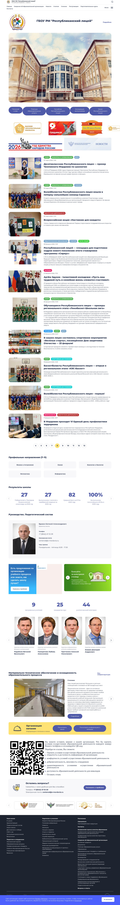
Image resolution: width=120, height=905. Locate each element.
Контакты (10, 9)
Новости (48, 6)
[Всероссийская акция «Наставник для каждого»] (25, 224)
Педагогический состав (14, 825)
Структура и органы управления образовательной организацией (94, 868)
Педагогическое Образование (56, 241)
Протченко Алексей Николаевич (70, 653)
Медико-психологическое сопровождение (56, 843)
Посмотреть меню (62, 728)
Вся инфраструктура (103, 673)
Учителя (56, 6)
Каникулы (45, 827)
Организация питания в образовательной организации (91, 854)
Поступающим (73, 6)
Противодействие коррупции (88, 824)
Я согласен (108, 899)
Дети (77, 157)
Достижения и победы (14, 830)
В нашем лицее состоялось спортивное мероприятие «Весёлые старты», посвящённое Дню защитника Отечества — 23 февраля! (75, 340)
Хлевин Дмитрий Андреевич (92, 651)
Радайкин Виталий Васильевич (22, 653)
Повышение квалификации (16, 850)
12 (79, 446)
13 (84, 446)
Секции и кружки (48, 830)
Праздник (48, 331)
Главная (9, 6)
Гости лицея (84, 241)
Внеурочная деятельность (55, 213)
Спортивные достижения (61, 359)
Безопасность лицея (49, 834)
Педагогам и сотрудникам (15, 839)
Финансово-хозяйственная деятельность (91, 862)
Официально (82, 821)
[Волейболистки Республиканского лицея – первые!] (25, 398)
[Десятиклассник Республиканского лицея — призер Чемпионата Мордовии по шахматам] (25, 168)
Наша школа (11, 818)
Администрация (12, 823)
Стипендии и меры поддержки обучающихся (92, 877)
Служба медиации (48, 836)
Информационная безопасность (88, 879)
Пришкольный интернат (50, 841)
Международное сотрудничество (88, 859)
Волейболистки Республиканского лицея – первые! (74, 393)
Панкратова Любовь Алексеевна (46, 653)
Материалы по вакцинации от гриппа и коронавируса (55, 848)
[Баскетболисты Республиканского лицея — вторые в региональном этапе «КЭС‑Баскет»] (25, 370)
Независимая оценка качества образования (92, 829)
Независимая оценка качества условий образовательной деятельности (90, 832)
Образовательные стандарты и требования (92, 851)
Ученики (64, 6)
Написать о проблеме (20, 589)
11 (73, 446)
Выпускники (11, 836)
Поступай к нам (15, 110)
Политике (78, 900)
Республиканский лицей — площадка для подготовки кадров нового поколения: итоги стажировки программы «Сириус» (75, 251)
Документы (81, 844)
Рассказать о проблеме (95, 787)
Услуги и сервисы (48, 832)
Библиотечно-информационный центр (55, 839)
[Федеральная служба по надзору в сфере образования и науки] (60, 805)
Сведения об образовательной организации (29, 6)
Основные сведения (84, 842)
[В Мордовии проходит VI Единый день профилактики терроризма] (25, 426)
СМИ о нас (10, 832)
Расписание (82, 818)
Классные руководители (50, 845)
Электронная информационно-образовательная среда (58, 852)
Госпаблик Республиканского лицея (58, 111)
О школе (9, 821)
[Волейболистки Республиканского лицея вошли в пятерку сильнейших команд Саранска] (25, 196)
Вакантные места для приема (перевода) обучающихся (91, 865)
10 (68, 446)
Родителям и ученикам (50, 818)
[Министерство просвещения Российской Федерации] (28, 805)
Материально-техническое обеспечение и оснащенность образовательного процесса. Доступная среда (92, 873)
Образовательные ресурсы (15, 844)
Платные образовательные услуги (34, 111)
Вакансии (10, 853)
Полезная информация (49, 823)
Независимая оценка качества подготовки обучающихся (92, 836)
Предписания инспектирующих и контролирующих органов (89, 882)
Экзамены (45, 855)
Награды (48, 270)
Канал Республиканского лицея (100, 111)
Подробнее (107, 22)
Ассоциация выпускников (80, 110)
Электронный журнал (14, 841)
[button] (112, 2)
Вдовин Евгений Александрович (53, 524)
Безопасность (50, 415)
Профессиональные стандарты (17, 846)
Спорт (47, 157)
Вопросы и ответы (84, 888)
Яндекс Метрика (41, 899)
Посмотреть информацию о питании (90, 728)
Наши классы (11, 827)
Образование (82, 849)
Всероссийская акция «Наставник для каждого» (72, 220)
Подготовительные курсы (89, 6)
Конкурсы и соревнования (62, 157)
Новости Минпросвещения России (18, 848)
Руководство (82, 857)
